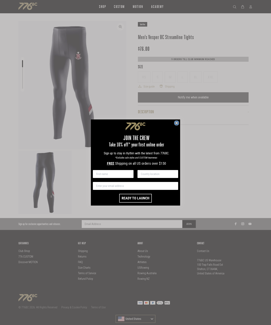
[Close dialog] (177, 123)
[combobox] (156, 174)
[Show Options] (174, 174)
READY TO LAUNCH (135, 198)
